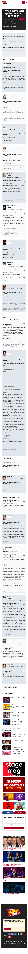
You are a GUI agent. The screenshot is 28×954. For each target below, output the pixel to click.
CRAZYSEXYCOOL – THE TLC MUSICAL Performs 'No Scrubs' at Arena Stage (18, 747)
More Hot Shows (8, 812)
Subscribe (11, 59)
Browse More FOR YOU (13, 728)
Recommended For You (7, 693)
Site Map (20, 941)
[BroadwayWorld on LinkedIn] (15, 934)
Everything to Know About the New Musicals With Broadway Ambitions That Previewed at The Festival (13, 864)
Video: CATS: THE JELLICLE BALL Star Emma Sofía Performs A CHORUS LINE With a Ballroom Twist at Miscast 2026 (13, 43)
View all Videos (6, 757)
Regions (15, 941)
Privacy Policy (17, 945)
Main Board (7, 19)
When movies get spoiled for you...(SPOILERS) (11, 71)
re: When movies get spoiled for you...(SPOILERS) (12, 102)
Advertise (8, 940)
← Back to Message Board (9, 26)
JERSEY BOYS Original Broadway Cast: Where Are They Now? (12, 848)
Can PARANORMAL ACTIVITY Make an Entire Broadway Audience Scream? (18, 742)
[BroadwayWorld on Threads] (21, 934)
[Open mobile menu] (26, 2)
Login (20, 2)
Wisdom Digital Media (17, 943)
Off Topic (22, 19)
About (12, 940)
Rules (15, 23)
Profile (4, 65)
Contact (16, 940)
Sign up (14, 828)
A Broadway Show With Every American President (13, 879)
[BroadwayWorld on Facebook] (9, 934)
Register (16, 2)
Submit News (9, 941)
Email (4, 59)
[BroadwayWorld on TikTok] (18, 934)
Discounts (20, 812)
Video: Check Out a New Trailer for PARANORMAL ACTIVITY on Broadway (12, 894)
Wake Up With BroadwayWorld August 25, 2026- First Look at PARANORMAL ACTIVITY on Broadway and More (13, 36)
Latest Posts (14, 19)
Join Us (20, 940)
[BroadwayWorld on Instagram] (12, 934)
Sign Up (8, 929)
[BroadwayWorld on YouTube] (9, 937)
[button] (23, 2)
